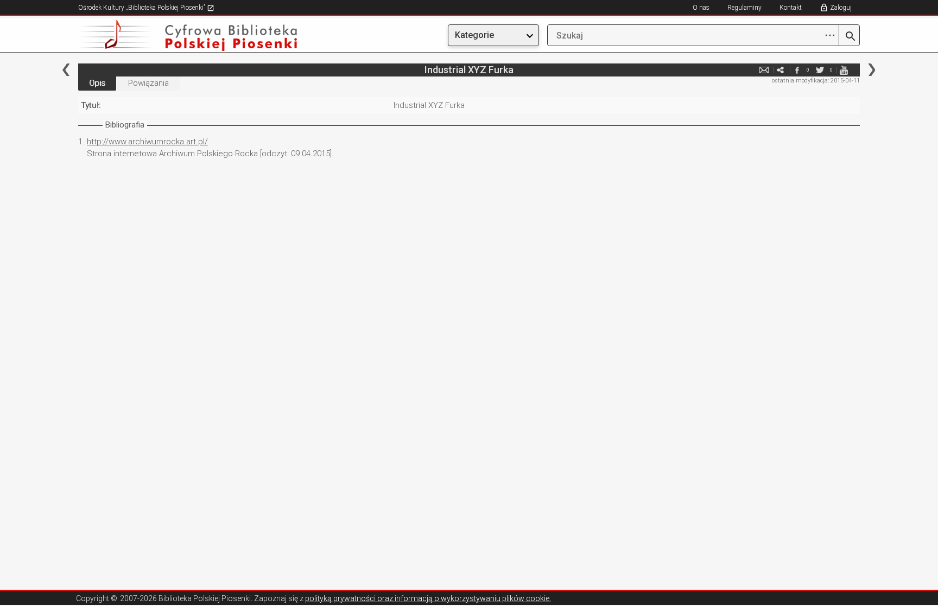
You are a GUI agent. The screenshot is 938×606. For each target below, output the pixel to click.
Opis (97, 83)
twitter (820, 69)
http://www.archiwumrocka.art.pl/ (147, 141)
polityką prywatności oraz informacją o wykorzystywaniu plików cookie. (428, 598)
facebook (796, 69)
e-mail (764, 69)
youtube (843, 69)
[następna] (871, 69)
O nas (701, 7)
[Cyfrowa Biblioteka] (195, 35)
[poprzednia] (65, 69)
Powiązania (148, 83)
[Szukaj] (849, 36)
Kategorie (474, 35)
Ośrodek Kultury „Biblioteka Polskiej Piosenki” (142, 7)
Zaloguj (841, 7)
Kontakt (790, 7)
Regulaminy (744, 7)
